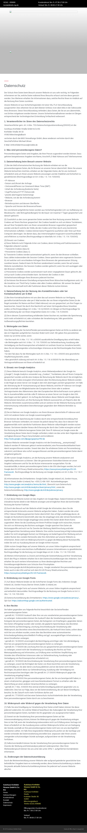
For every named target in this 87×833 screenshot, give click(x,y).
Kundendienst (8, 797)
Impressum (7, 805)
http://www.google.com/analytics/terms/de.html (25, 484)
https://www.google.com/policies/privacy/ (61, 598)
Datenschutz (8, 803)
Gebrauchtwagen (9, 795)
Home (5, 792)
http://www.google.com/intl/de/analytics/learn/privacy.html (29, 487)
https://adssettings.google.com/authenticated (32, 601)
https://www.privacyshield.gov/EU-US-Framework (25, 573)
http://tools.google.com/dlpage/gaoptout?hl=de (24, 439)
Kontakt (6, 800)
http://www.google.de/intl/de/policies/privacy (43, 490)
